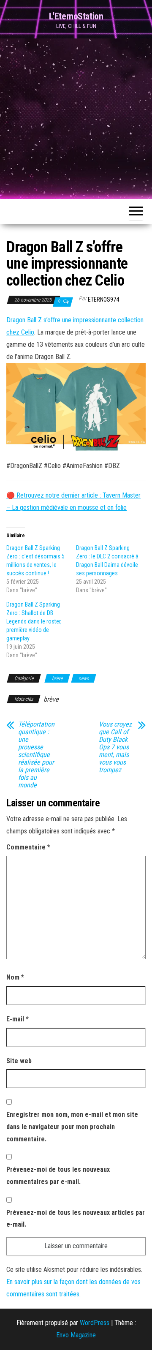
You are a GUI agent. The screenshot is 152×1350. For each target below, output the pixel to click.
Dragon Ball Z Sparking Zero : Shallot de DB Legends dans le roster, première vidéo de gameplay (34, 621)
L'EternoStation (76, 16)
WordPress (94, 1323)
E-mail (17, 1019)
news (84, 678)
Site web (19, 1061)
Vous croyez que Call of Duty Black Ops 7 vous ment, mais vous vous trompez (115, 747)
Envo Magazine (76, 1335)
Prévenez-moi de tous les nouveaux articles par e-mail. (75, 1218)
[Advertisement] (76, 119)
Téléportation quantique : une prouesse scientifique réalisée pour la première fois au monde (36, 755)
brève (57, 678)
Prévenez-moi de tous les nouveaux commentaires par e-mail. (58, 1175)
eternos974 (103, 299)
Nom (15, 977)
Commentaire (28, 847)
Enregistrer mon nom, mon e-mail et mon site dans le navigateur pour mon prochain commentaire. (72, 1126)
